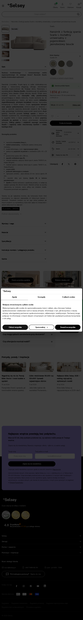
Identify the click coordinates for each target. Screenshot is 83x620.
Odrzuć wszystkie (15, 327)
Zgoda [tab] (14, 297)
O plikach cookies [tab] (68, 297)
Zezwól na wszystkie (67, 327)
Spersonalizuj (40, 327)
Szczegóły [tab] (41, 297)
